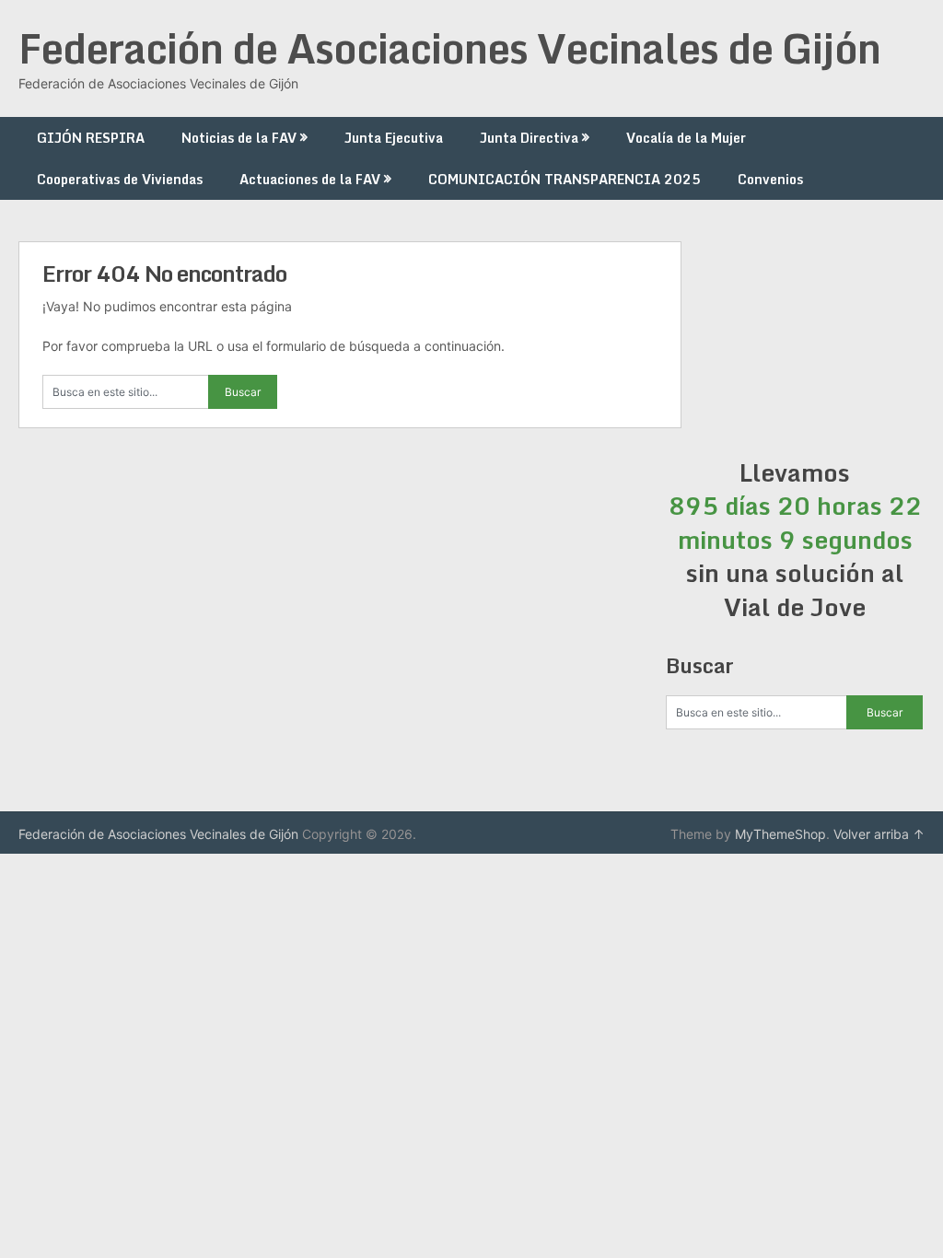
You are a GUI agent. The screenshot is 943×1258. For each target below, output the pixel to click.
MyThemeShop (780, 834)
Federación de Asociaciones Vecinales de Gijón (449, 48)
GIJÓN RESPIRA (91, 137)
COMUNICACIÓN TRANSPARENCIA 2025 (564, 179)
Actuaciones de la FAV (309, 179)
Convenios (770, 179)
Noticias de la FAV (239, 137)
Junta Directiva (529, 137)
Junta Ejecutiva (393, 137)
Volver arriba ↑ (879, 834)
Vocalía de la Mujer (686, 137)
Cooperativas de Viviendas (120, 179)
